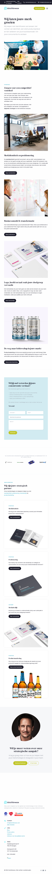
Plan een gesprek (39, 8)
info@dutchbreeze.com (45, 2)
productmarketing (9, 495)
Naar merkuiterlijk (10, 300)
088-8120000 (10, 825)
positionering (15, 493)
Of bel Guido (33, 763)
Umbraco (9, 834)
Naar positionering (14, 568)
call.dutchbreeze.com (30, 2)
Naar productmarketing (11, 362)
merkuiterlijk (23, 493)
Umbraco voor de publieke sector (16, 836)
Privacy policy (10, 832)
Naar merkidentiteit (10, 173)
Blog (8, 830)
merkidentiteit (8, 493)
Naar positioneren (10, 234)
